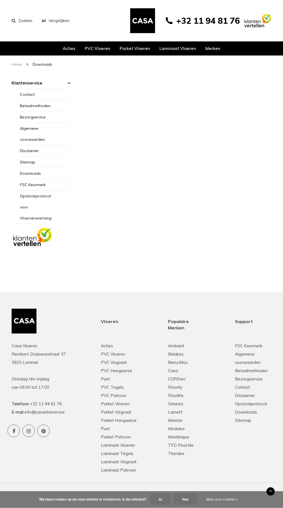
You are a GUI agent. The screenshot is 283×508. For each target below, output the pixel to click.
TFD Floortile (181, 445)
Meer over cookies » (222, 499)
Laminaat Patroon (118, 470)
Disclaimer (29, 150)
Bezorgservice (33, 117)
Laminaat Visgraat (119, 461)
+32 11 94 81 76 (208, 20)
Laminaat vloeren (177, 48)
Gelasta (175, 403)
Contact (27, 94)
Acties (69, 48)
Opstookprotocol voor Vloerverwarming (35, 207)
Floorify (175, 387)
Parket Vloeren (115, 403)
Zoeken (25, 20)
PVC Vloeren (97, 48)
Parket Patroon (116, 437)
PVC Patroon (113, 395)
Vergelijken (59, 20)
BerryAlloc (178, 362)
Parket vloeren (135, 48)
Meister (175, 420)
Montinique (178, 437)
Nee (185, 499)
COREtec (176, 379)
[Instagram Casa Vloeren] (28, 431)
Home (17, 64)
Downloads (42, 64)
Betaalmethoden (35, 105)
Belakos (176, 354)
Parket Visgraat (116, 412)
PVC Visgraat (114, 362)
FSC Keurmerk (33, 184)
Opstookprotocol (251, 403)
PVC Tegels (112, 387)
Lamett (175, 412)
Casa (173, 370)
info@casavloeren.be (45, 412)
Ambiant (176, 345)
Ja (160, 499)
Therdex (176, 453)
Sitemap (27, 162)
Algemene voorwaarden (32, 134)
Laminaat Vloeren (118, 445)
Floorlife (176, 395)
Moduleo (176, 428)
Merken (212, 48)
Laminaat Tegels (117, 453)
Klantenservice (27, 83)
